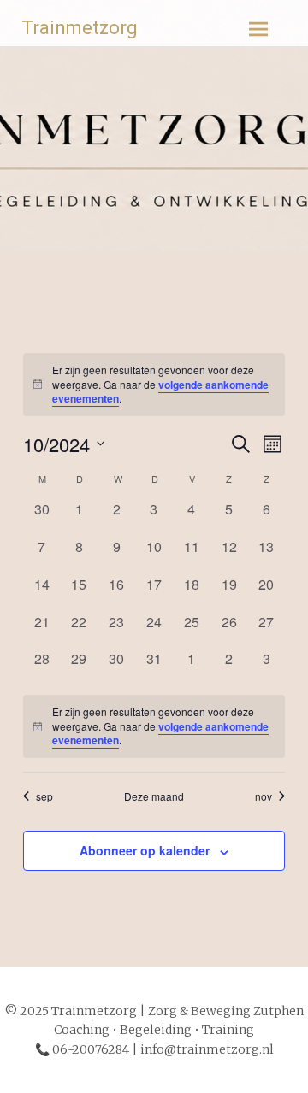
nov (263, 796)
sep (44, 796)
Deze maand (154, 796)
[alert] (154, 384)
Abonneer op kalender (145, 850)
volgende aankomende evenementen (160, 392)
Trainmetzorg (79, 27)
